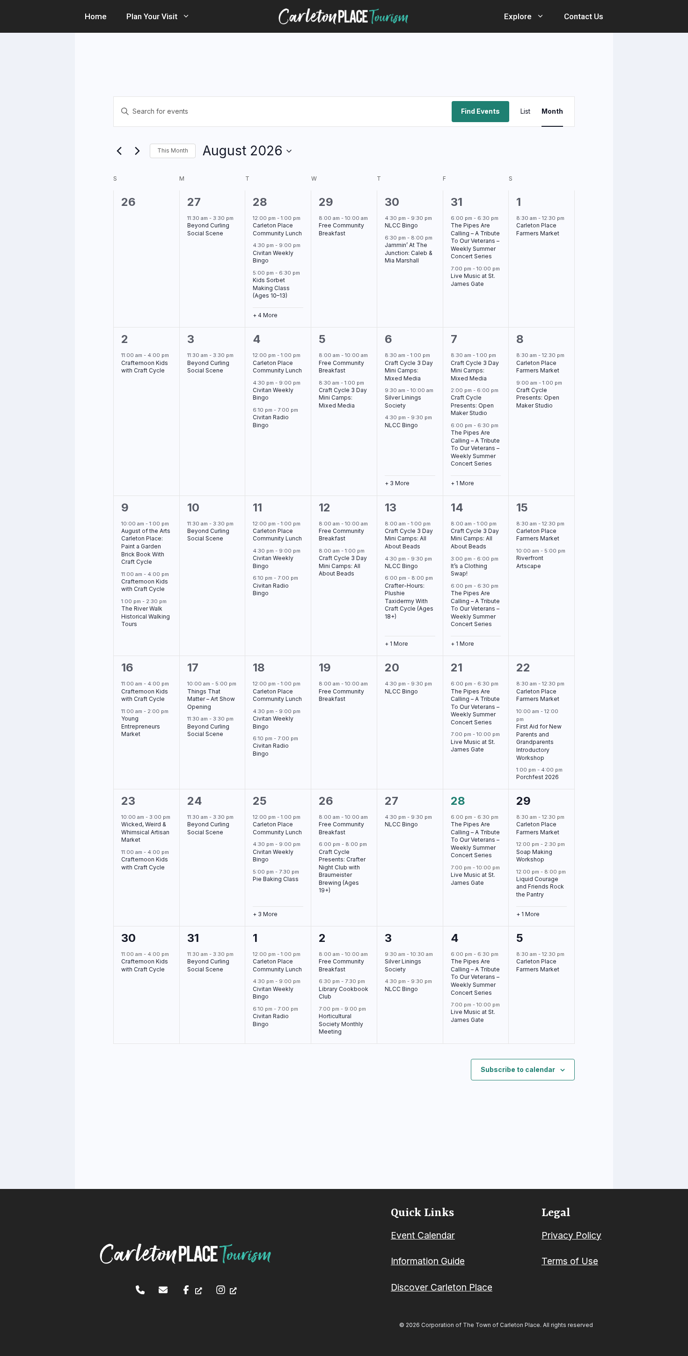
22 (523, 667)
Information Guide (428, 1261)
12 (324, 507)
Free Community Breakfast (341, 229)
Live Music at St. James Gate (473, 279)
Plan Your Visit (151, 16)
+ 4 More (265, 315)
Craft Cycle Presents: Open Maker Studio (472, 405)
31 (456, 202)
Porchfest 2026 (537, 776)
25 (260, 801)
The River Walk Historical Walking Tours (145, 616)
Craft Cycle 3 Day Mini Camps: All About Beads (343, 565)
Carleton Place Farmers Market (537, 229)
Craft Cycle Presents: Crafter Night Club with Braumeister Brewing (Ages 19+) (342, 871)
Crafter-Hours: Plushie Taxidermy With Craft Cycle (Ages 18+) (409, 601)
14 (457, 507)
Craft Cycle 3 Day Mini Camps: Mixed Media (343, 397)
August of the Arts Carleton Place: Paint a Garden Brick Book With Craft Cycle (145, 546)
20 (392, 667)
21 (456, 667)
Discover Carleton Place (441, 1287)
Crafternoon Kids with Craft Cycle (144, 366)
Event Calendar (423, 1235)
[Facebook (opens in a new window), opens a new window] (192, 1289)
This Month (172, 150)
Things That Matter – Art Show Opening (211, 699)
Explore (518, 16)
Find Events (480, 111)
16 (127, 667)
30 (392, 202)
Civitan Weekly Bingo (273, 256)
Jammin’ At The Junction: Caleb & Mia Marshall (408, 252)
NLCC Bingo (401, 225)
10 (193, 507)
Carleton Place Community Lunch (277, 229)
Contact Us (583, 16)
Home (96, 16)
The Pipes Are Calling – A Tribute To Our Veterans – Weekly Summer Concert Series (475, 241)
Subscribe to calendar (518, 1069)
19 (325, 667)
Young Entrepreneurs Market (140, 726)
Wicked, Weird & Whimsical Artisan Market (145, 832)
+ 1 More (462, 483)
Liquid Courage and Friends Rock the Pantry (540, 886)
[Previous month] (118, 151)
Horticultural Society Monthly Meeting (341, 1024)
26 (326, 801)
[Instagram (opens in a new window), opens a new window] (226, 1290)
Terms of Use (570, 1261)
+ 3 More (397, 483)
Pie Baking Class (276, 878)
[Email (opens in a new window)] (163, 1289)
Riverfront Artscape (529, 561)
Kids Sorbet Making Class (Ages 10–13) (271, 288)
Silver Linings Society (403, 401)
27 (194, 202)
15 (522, 507)
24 (194, 801)
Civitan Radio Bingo (271, 589)
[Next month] (137, 151)
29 (326, 202)
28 (260, 202)
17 (192, 667)
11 (257, 507)
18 (259, 667)
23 (128, 801)
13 (390, 507)
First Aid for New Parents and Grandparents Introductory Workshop (539, 742)
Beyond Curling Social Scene (208, 229)
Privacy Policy (571, 1235)
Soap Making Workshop (534, 855)
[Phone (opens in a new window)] (140, 1289)
